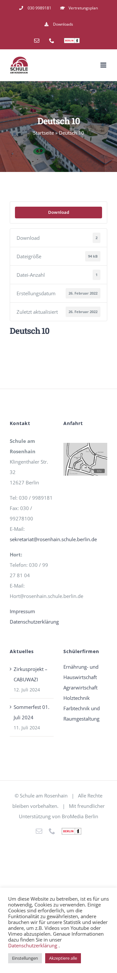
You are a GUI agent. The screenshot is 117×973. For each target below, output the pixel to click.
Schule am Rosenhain (44, 795)
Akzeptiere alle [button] (63, 958)
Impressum (22, 611)
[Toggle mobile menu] (103, 65)
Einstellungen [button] (25, 958)
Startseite (43, 132)
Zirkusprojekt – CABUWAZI (30, 674)
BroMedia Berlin (80, 816)
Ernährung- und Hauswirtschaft (80, 671)
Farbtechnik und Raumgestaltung (81, 713)
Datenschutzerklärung (34, 621)
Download (58, 212)
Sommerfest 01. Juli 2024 (31, 712)
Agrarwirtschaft (80, 687)
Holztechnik (76, 698)
